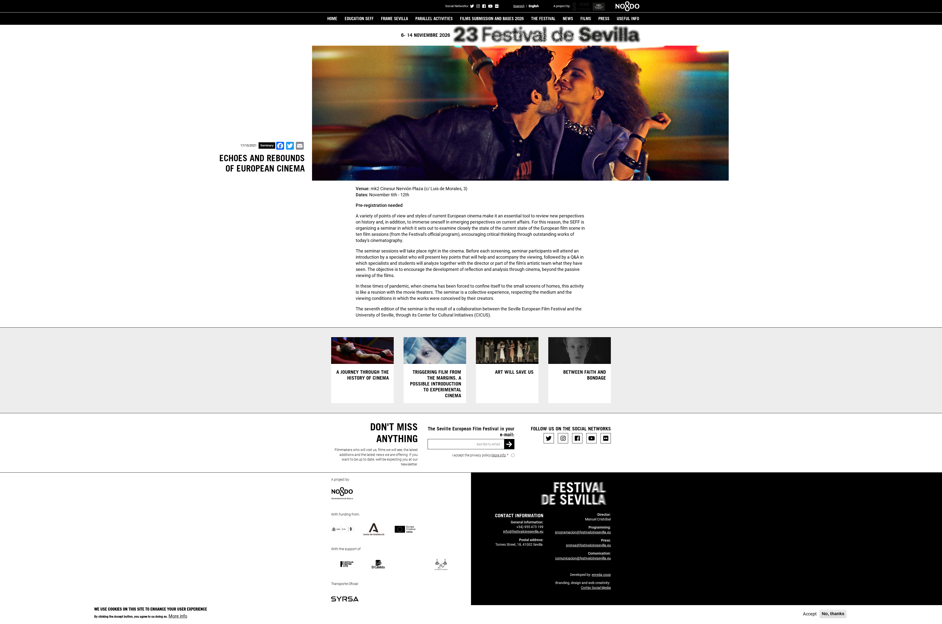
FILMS (585, 18)
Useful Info (628, 18)
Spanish (518, 6)
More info (498, 455)
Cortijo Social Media (596, 588)
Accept (810, 613)
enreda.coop (601, 575)
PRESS (603, 18)
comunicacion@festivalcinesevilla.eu (583, 558)
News (568, 18)
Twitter (472, 6)
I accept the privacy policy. (479, 455)
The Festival (543, 18)
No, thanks (833, 613)
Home (332, 18)
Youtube (490, 6)
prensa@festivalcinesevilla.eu (588, 545)
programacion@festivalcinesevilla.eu (583, 532)
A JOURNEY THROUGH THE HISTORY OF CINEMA (362, 375)
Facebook (484, 6)
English (534, 6)
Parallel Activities (434, 18)
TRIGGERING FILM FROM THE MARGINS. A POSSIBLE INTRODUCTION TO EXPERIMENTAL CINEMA (435, 383)
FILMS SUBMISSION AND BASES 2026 (492, 18)
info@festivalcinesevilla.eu (523, 531)
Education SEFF (359, 18)
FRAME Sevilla (394, 18)
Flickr (496, 6)
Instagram (478, 6)
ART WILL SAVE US (514, 372)
